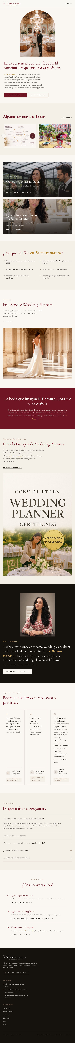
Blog (4, 1022)
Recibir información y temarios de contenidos (31, 918)
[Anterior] (3, 136)
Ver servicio (8, 322)
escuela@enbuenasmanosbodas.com (16, 990)
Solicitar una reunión (20, 903)
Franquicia (6, 1015)
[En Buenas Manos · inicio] (12, 3)
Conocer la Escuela (11, 467)
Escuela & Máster (8, 1012)
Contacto (5, 1025)
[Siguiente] (71, 136)
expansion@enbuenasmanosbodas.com (16, 995)
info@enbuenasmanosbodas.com (14, 984)
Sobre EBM (6, 1018)
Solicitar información (20, 935)
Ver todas (66, 117)
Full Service (6, 1008)
